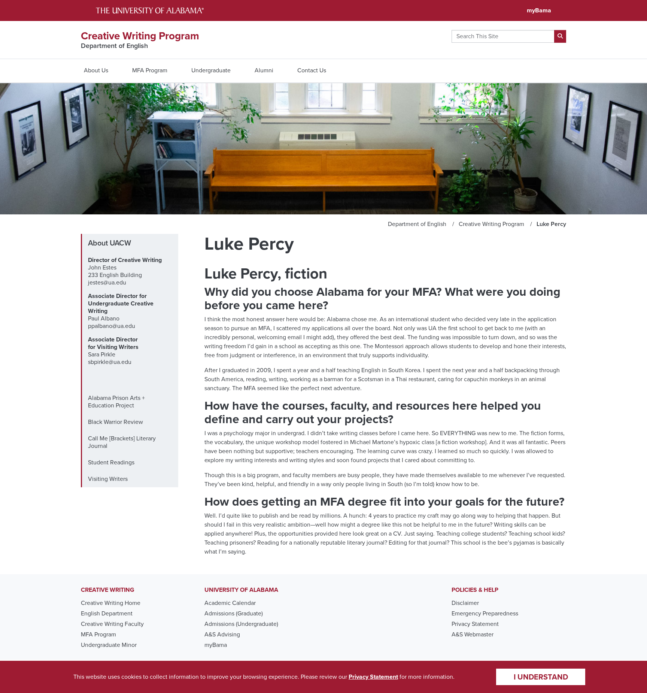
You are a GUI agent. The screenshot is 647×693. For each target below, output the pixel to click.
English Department (107, 613)
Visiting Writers (108, 478)
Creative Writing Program (140, 35)
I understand (541, 677)
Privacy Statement (475, 624)
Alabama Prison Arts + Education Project (116, 402)
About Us (96, 70)
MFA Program (149, 70)
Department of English (114, 46)
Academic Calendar (230, 603)
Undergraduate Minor (109, 645)
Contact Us (311, 70)
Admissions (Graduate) (233, 613)
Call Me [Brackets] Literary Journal (122, 442)
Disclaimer (465, 603)
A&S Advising (222, 634)
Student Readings (111, 462)
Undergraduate (211, 70)
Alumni (264, 70)
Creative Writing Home (110, 603)
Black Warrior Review (115, 422)
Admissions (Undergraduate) (241, 624)
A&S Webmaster (472, 634)
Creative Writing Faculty (112, 624)
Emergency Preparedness (485, 613)
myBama (539, 10)
